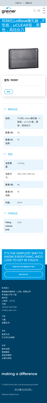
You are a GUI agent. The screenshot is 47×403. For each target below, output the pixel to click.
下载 (4, 319)
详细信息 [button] (12, 213)
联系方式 (6, 334)
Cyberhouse (14, 394)
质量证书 (28, 3)
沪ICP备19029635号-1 (23, 389)
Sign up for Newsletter (23, 267)
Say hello (23, 274)
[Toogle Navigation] (44, 10)
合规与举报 (6, 358)
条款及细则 (6, 355)
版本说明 (6, 349)
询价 (8, 92)
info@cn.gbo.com (9, 310)
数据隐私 (6, 352)
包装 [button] (10, 154)
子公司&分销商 (8, 337)
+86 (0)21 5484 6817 (9, 307)
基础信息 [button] (12, 109)
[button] (34, 10)
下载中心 (18, 3)
